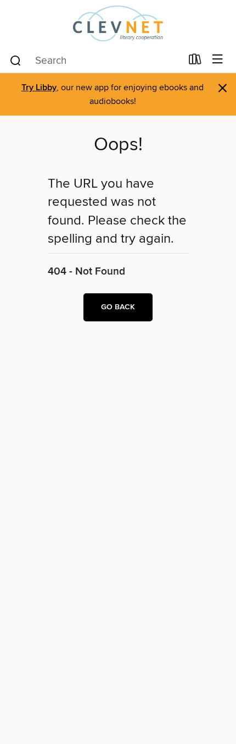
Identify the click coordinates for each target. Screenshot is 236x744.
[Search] (15, 60)
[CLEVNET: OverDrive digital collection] (118, 23)
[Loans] (195, 61)
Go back (118, 307)
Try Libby (39, 88)
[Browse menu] (217, 59)
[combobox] (95, 60)
